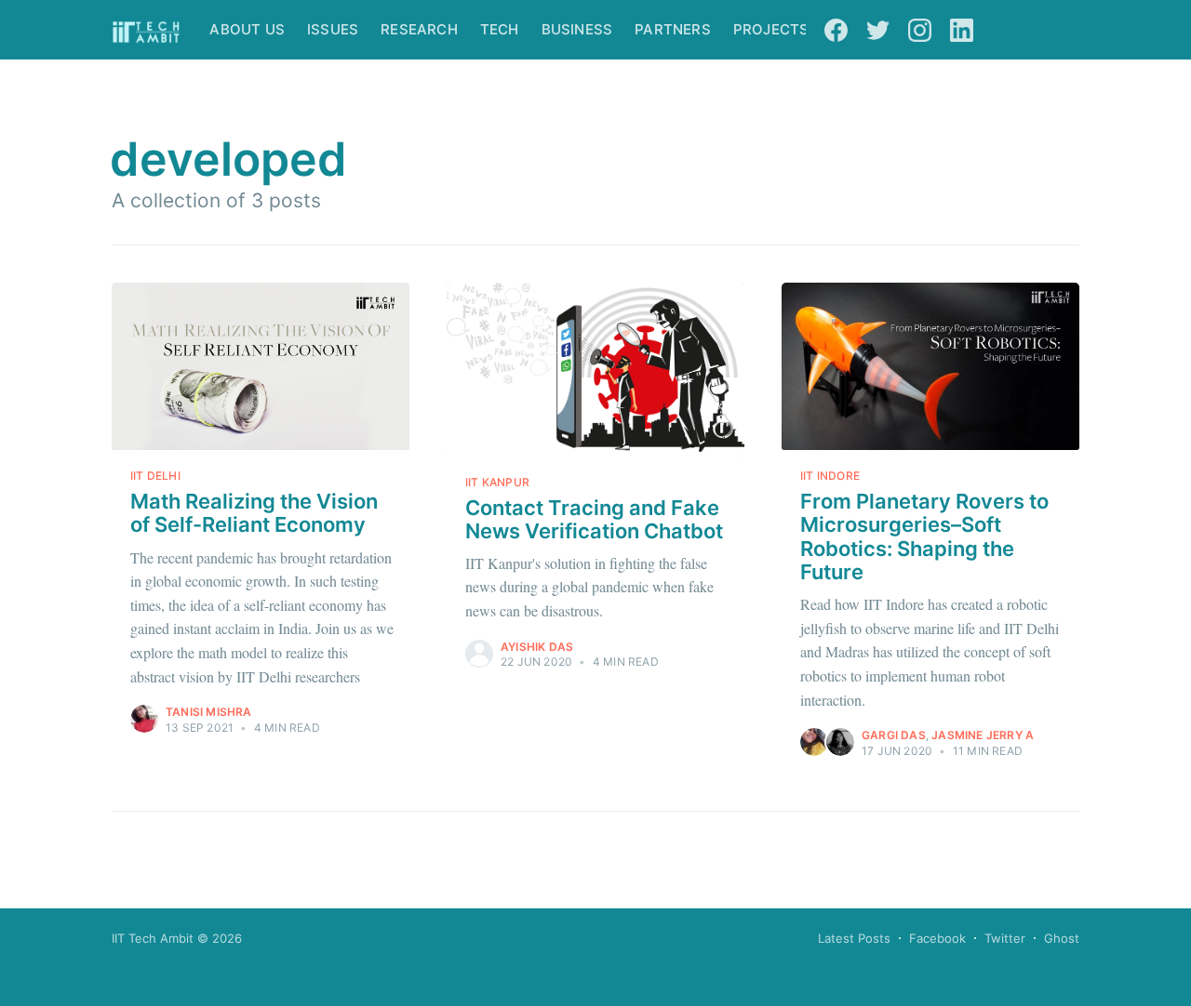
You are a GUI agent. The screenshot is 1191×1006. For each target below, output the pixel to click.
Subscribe (1035, 30)
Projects (771, 29)
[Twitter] (878, 29)
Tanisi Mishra (209, 712)
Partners (673, 29)
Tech (499, 29)
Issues (332, 29)
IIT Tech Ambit (153, 938)
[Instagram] (920, 29)
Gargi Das (894, 735)
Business (577, 29)
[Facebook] (836, 29)
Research (419, 29)
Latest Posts (854, 938)
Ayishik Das (537, 647)
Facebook (937, 938)
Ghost (1061, 938)
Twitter (1004, 938)
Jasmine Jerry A (982, 735)
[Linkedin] (962, 29)
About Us (247, 29)
